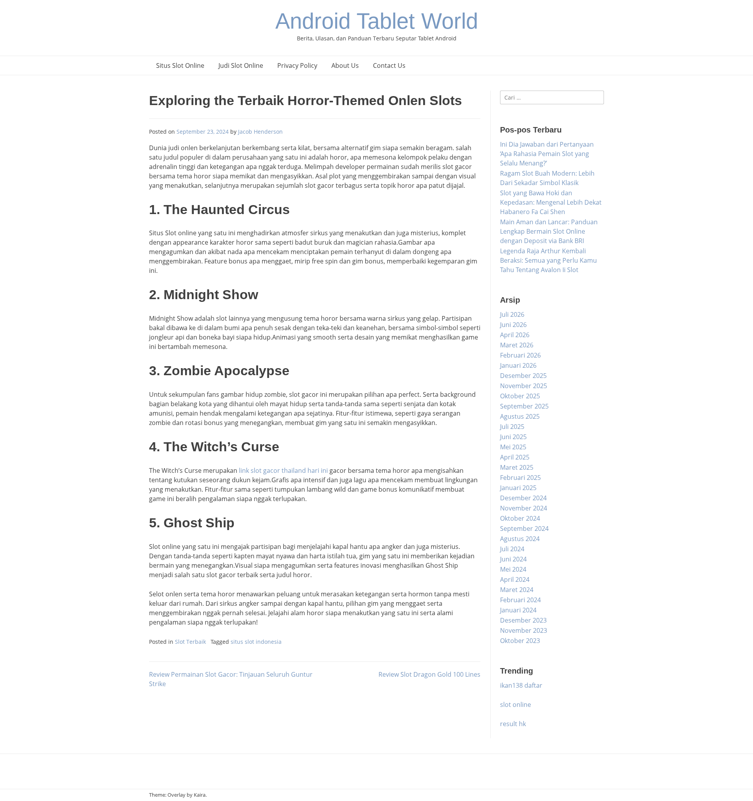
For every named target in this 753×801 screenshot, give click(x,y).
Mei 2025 (513, 447)
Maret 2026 (516, 345)
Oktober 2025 (520, 396)
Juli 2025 (512, 426)
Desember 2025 (523, 375)
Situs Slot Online (180, 65)
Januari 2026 (518, 365)
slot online (515, 704)
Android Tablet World (376, 21)
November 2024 (523, 508)
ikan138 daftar (521, 685)
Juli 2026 (512, 314)
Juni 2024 (513, 559)
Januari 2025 (518, 487)
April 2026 (514, 335)
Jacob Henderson (260, 131)
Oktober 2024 (520, 518)
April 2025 (514, 457)
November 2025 (523, 385)
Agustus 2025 (520, 416)
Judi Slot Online (240, 65)
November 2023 (523, 630)
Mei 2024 (513, 569)
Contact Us (389, 65)
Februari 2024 (520, 600)
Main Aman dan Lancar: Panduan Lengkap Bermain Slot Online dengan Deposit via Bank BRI (549, 231)
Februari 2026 (520, 355)
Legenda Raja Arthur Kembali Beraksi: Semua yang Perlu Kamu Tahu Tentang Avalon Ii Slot (548, 260)
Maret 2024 (516, 589)
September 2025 (524, 406)
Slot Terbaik (190, 641)
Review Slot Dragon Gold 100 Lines (429, 674)
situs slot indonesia (256, 641)
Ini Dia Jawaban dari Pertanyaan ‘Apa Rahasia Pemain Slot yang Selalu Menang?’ (547, 153)
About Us (345, 65)
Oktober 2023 (520, 640)
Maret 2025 (516, 467)
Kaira (200, 794)
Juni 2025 (513, 436)
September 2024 (524, 528)
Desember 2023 (523, 620)
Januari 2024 (518, 610)
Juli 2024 (512, 549)
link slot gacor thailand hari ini (283, 470)
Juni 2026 (513, 324)
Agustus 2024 (520, 538)
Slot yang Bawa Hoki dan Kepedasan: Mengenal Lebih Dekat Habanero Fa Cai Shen (551, 202)
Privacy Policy (297, 65)
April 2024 (514, 579)
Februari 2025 (520, 477)
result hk (513, 723)
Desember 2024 (523, 498)
